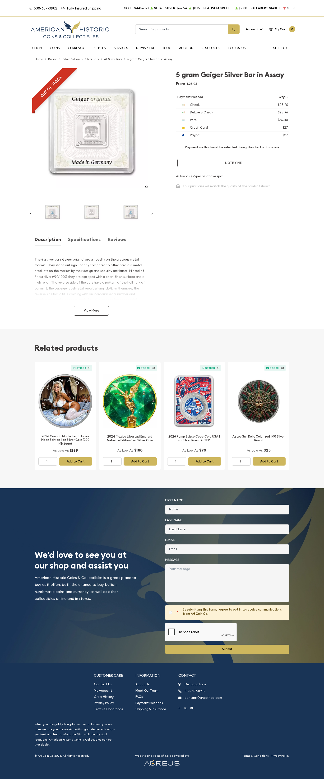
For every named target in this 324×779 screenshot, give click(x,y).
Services (121, 48)
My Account (103, 691)
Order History (104, 697)
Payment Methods (149, 703)
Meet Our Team (146, 691)
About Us (142, 684)
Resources (211, 48)
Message (172, 560)
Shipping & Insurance (150, 709)
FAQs (139, 697)
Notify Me (233, 163)
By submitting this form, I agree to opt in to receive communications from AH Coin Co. (232, 611)
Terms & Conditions (108, 709)
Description (48, 239)
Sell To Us (281, 48)
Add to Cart (76, 461)
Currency (76, 48)
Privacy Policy (104, 703)
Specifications (84, 239)
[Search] (234, 29)
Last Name (173, 520)
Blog (167, 48)
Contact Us (103, 684)
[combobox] (181, 29)
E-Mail (170, 540)
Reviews (117, 239)
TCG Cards (237, 48)
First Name (174, 500)
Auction (186, 48)
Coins (55, 48)
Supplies (99, 48)
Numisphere (145, 48)
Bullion (35, 48)
